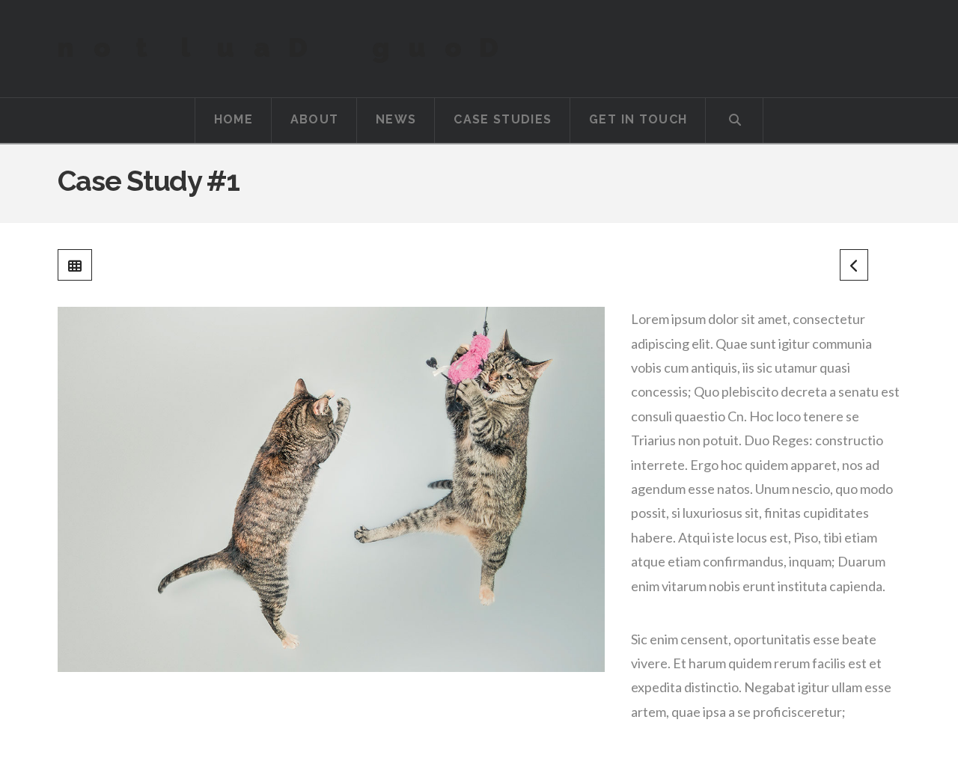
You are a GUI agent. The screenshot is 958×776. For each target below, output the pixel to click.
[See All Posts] (75, 265)
